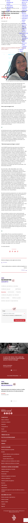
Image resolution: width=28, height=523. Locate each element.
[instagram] (4, 12)
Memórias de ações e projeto (10, 9)
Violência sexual (5, 289)
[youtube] (4, 15)
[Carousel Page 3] (14, 370)
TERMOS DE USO (5, 435)
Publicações (10, 5)
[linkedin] (4, 17)
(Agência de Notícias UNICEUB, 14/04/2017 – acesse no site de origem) (13, 48)
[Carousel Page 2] (12, 370)
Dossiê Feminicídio (7, 456)
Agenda (24, 48)
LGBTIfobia (18, 289)
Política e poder (16, 298)
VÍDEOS (3, 443)
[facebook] (4, 14)
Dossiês (3, 452)
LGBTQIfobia (4, 485)
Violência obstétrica (5, 478)
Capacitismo (4, 487)
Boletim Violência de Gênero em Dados (10, 463)
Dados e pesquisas (7, 365)
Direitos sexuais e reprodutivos (9, 300)
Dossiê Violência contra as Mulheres (11, 454)
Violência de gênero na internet (10, 295)
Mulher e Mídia (5, 298)
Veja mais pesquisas (13, 375)
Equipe (2, 429)
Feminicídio (11, 292)
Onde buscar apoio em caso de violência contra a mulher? (24, 26)
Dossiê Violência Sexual (8, 458)
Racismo (24, 13)
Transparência (4, 426)
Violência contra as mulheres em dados (10, 461)
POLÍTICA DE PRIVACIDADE (8, 437)
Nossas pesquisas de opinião (10, 2)
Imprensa (3, 424)
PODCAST (3, 441)
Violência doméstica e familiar (9, 286)
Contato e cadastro (5, 422)
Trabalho (24, 46)
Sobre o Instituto (5, 419)
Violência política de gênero (24, 10)
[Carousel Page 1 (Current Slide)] (11, 370)
